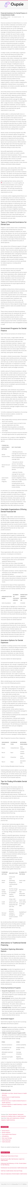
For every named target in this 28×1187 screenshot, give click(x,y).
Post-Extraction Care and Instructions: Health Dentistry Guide (14, 1167)
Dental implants (6, 1132)
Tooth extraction (6, 1142)
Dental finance (4, 18)
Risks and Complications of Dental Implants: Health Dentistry (14, 1173)
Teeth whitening (6, 1140)
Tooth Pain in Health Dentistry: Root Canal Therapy (11, 1170)
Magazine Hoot (15, 1184)
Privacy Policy (3, 1184)
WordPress (25, 1184)
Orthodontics (5, 1136)
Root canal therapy (7, 1138)
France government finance (9, 1134)
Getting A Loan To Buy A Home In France (9, 1156)
